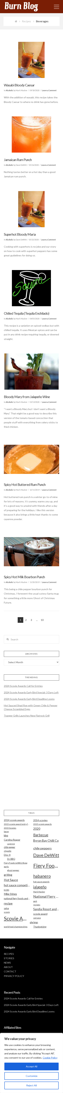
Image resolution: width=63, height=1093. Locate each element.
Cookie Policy (50, 1057)
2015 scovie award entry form (17, 824)
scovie (7, 912)
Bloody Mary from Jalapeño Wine (27, 397)
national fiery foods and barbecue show (17, 898)
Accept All (31, 1066)
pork (35, 901)
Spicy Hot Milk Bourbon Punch (24, 577)
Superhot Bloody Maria (20, 234)
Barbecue (40, 835)
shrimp (34, 922)
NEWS (7, 962)
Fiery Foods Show (46, 865)
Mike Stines (10, 893)
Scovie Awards (17, 918)
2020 (36, 829)
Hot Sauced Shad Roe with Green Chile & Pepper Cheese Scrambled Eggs (30, 707)
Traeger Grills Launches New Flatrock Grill (27, 715)
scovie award (40, 913)
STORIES (9, 958)
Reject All (31, 1085)
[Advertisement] (31, 766)
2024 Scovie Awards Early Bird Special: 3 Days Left (31, 692)
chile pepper (9, 847)
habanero (42, 875)
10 (42, 620)
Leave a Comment (49, 90)
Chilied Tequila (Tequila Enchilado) (26, 313)
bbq (6, 835)
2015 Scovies (10, 828)
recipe (8, 903)
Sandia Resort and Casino (46, 909)
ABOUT (8, 967)
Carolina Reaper (12, 839)
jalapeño (40, 887)
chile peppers (42, 848)
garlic (6, 866)
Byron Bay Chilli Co (46, 840)
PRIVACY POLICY (14, 975)
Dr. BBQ (11, 859)
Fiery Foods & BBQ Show (15, 863)
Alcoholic (9, 90)
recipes (36, 905)
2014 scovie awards (14, 820)
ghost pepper (13, 870)
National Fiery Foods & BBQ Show (46, 896)
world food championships (15, 926)
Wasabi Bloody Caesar (19, 85)
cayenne (11, 844)
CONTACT (10, 971)
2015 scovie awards (42, 824)
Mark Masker (39, 892)
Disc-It (7, 855)
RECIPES (9, 953)
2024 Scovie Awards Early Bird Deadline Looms (29, 698)
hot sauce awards (41, 881)
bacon (6, 831)
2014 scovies (40, 820)
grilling (8, 874)
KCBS (6, 890)
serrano (37, 918)
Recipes (26, 21)
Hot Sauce (11, 880)
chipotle (7, 851)
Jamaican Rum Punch (18, 160)
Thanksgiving (39, 926)
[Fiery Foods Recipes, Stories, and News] (25, 6)
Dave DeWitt (46, 855)
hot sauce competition (17, 885)
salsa (6, 908)
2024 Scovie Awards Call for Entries (23, 685)
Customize (31, 1075)
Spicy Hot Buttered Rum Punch (25, 485)
